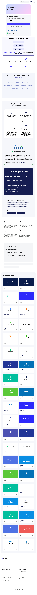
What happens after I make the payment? (12, 258)
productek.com (22, 314)
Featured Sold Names (5, 574)
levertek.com (6, 300)
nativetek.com (22, 506)
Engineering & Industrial (22, 206)
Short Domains (21, 574)
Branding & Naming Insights (6, 577)
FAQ (2, 571)
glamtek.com (22, 533)
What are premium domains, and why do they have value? (15, 243)
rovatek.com (22, 424)
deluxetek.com (6, 369)
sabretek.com (6, 520)
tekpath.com (6, 547)
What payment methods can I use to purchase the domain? (15, 255)
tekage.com (6, 492)
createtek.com (6, 314)
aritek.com (21, 492)
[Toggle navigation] (34, 2)
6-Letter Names (21, 577)
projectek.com (6, 355)
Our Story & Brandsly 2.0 (6, 580)
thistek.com (22, 369)
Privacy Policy (4, 583)
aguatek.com (22, 355)
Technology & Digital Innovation (13, 202)
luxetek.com (22, 520)
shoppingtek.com (6, 328)
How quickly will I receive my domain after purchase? (14, 252)
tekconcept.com (22, 287)
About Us (3, 573)
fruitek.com (6, 506)
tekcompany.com (22, 465)
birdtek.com (6, 451)
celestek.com (22, 451)
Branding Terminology (5, 581)
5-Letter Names (21, 575)
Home (3, 584)
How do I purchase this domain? (10, 246)
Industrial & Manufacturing (12, 206)
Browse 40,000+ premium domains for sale (18, 94)
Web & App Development (24, 202)
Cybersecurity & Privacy (22, 204)
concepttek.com (22, 328)
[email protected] (23, 191)
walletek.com (22, 396)
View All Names (21, 578)
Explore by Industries (22, 571)
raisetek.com (6, 410)
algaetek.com (6, 465)
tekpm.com (6, 424)
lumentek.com (22, 547)
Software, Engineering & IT (12, 204)
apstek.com (22, 410)
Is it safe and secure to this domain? (11, 249)
